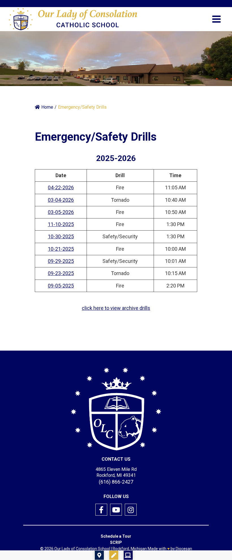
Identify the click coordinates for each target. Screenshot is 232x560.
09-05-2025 (61, 286)
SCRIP (116, 542)
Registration (149, 555)
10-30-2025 (61, 236)
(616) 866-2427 (116, 482)
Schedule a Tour (116, 536)
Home (47, 107)
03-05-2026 (61, 212)
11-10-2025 (61, 224)
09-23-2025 (61, 273)
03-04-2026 (61, 200)
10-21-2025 (61, 249)
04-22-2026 (61, 187)
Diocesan (184, 548)
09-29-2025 (61, 261)
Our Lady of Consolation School (82, 548)
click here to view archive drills (116, 308)
